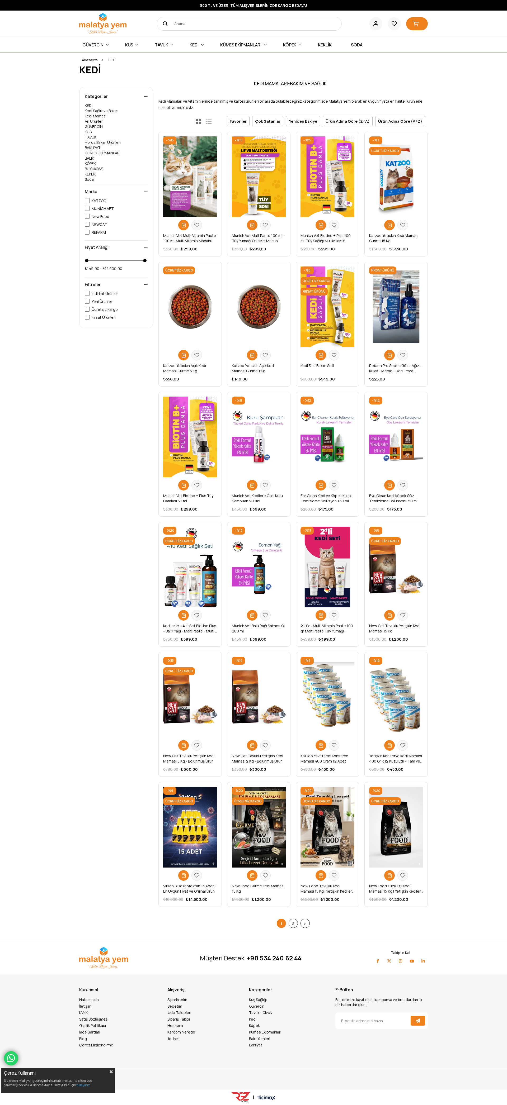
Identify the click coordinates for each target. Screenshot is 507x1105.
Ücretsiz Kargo (105, 309)
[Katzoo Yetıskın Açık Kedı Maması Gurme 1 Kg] (259, 306)
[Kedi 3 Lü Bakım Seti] (327, 306)
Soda (89, 179)
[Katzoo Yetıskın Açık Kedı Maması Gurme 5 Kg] (190, 306)
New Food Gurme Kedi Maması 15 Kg (258, 888)
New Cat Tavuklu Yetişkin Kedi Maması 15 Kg (394, 628)
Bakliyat (255, 1044)
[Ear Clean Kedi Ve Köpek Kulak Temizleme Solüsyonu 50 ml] (327, 437)
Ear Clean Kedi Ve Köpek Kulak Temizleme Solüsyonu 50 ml (326, 498)
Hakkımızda (89, 999)
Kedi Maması (95, 115)
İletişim (85, 1006)
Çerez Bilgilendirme (96, 1044)
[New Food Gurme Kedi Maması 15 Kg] (259, 827)
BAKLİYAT (93, 147)
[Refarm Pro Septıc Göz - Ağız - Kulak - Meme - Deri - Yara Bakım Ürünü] (396, 306)
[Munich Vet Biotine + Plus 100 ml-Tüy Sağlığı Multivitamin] (327, 176)
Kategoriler (96, 96)
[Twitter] (389, 961)
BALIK (89, 158)
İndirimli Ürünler (105, 293)
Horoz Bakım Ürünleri (103, 142)
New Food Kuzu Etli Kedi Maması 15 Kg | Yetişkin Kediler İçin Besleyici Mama (395, 888)
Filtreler (93, 284)
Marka (91, 191)
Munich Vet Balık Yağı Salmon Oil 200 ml (258, 628)
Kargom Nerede (181, 1032)
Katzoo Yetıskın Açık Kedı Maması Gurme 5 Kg (184, 368)
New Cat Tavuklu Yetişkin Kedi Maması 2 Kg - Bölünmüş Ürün (257, 758)
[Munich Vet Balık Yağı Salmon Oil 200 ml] (259, 567)
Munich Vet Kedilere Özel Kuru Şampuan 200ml (257, 498)
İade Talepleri (179, 1012)
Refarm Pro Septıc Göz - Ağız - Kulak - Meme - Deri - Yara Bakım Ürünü (395, 368)
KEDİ (88, 105)
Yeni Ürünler (102, 301)
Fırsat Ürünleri (104, 317)
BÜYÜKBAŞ (94, 168)
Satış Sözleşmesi (94, 1019)
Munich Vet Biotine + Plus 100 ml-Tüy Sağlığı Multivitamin (326, 238)
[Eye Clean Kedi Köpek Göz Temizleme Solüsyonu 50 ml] (396, 437)
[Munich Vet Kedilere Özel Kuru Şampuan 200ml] (259, 437)
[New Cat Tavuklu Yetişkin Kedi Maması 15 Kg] (396, 567)
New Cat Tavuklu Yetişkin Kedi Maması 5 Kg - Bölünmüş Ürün (188, 758)
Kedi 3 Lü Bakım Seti (317, 365)
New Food (100, 216)
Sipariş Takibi (178, 1019)
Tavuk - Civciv (261, 1012)
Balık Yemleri (259, 1038)
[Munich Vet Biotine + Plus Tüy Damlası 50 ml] (190, 437)
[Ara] (163, 23)
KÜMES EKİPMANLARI (102, 152)
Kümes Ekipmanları (265, 1032)
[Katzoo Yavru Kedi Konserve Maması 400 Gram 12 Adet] (327, 697)
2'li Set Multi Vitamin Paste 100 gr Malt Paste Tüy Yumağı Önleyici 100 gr (327, 628)
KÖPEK (90, 163)
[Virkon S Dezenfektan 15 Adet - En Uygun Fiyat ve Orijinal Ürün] (190, 827)
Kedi (252, 1019)
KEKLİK (90, 174)
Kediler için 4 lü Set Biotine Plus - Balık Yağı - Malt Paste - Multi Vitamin (189, 628)
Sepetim (174, 1006)
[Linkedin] (423, 961)
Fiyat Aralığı (97, 247)
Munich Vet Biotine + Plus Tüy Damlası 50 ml (188, 498)
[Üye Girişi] (375, 23)
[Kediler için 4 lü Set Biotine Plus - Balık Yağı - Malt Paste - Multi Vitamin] (190, 567)
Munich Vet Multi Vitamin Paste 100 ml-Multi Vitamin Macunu (189, 238)
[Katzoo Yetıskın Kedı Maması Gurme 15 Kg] (396, 176)
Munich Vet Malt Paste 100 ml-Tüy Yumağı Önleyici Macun (258, 238)
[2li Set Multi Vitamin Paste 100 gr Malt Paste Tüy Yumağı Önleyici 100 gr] (327, 567)
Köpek (254, 1025)
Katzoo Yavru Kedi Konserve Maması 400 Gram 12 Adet (324, 758)
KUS (88, 131)
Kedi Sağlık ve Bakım (102, 110)
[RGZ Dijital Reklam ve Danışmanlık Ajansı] (241, 1097)
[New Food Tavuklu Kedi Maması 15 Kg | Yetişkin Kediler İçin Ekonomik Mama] (327, 827)
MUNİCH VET (103, 208)
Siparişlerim (177, 999)
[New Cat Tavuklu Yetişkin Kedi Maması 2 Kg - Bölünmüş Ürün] (259, 697)
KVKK (83, 1012)
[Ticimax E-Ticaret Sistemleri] (266, 1098)
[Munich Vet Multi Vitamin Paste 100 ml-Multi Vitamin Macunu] (190, 176)
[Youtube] (411, 961)
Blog (83, 1038)
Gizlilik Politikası (92, 1025)
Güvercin (256, 1006)
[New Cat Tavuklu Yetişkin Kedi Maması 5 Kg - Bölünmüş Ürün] (190, 697)
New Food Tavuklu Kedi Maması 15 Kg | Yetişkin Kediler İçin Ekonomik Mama (326, 888)
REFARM (99, 232)
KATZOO (99, 200)
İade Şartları (89, 1032)
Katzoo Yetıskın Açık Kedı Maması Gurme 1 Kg (253, 368)
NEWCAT (99, 224)
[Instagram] (400, 961)
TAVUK (90, 137)
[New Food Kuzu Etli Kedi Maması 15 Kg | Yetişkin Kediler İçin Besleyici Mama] (396, 827)
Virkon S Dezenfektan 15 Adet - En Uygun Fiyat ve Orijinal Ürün (190, 888)
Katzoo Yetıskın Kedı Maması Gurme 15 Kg (393, 238)
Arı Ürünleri (94, 121)
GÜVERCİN (94, 126)
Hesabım (175, 1025)
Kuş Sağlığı (258, 999)
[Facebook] (377, 961)
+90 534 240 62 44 (274, 958)
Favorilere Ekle (196, 225)
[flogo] (103, 958)
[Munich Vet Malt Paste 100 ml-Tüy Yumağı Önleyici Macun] (259, 176)
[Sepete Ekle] (183, 225)
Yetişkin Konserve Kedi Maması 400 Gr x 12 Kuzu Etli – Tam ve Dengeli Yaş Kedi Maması (395, 758)
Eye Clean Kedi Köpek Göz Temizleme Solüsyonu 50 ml (393, 498)
